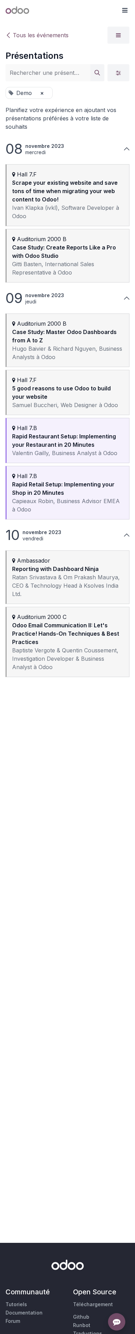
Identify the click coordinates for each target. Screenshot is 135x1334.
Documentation (24, 1313)
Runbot (81, 1325)
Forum (13, 1321)
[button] (124, 10)
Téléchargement (93, 1304)
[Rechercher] (97, 72)
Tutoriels (16, 1304)
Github (81, 1317)
